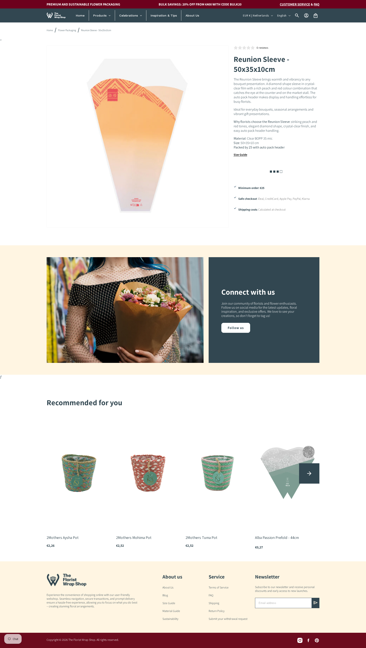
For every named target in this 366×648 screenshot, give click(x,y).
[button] (309, 473)
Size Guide (240, 155)
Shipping (214, 603)
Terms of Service (219, 587)
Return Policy (217, 611)
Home (50, 30)
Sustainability (170, 619)
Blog (165, 595)
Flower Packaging (67, 30)
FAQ (211, 595)
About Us (167, 587)
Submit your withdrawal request (228, 619)
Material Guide (171, 611)
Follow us (236, 328)
